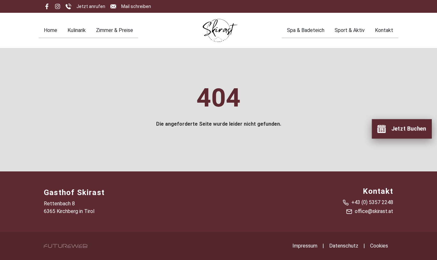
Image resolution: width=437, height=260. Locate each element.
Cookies (379, 246)
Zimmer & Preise (114, 30)
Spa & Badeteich (305, 30)
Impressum (304, 246)
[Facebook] (47, 6)
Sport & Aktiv (350, 30)
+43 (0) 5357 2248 (372, 202)
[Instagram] (57, 6)
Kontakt (384, 30)
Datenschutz (343, 246)
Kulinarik (77, 30)
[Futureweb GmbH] (66, 246)
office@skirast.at (374, 211)
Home (50, 30)
